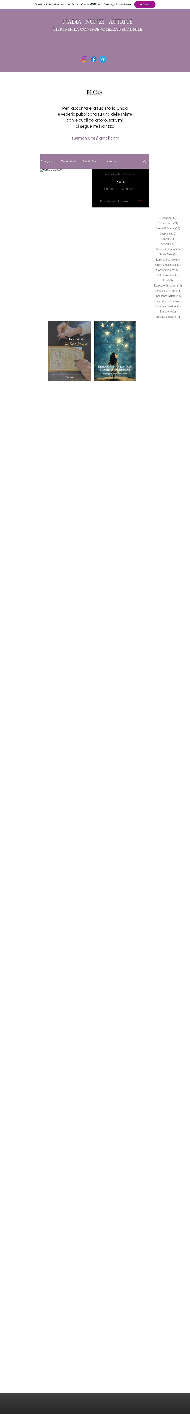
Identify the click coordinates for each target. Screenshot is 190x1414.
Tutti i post (46, 161)
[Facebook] (93, 59)
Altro (110, 161)
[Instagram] (84, 59)
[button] (144, 162)
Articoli (121, 182)
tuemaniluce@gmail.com (95, 138)
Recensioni (68, 161)
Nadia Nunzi (91, 161)
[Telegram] (103, 59)
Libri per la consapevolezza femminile (97, 29)
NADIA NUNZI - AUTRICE (97, 22)
